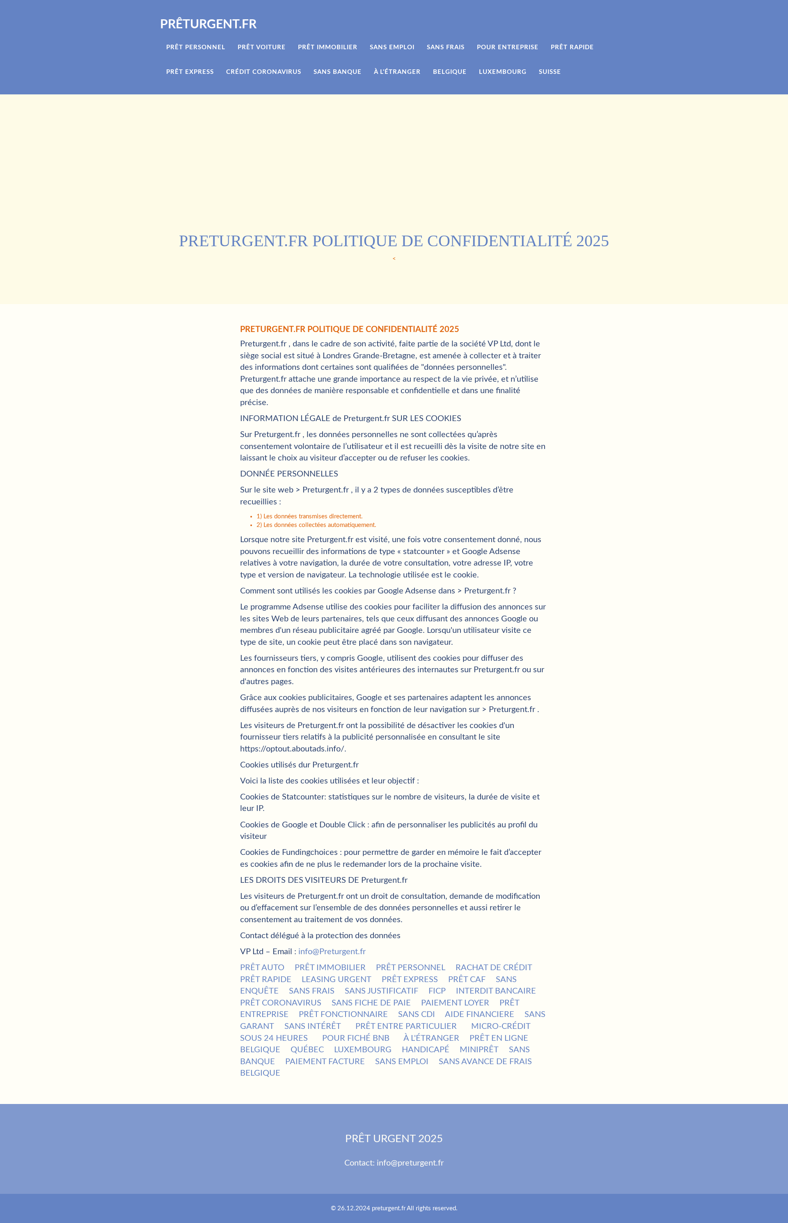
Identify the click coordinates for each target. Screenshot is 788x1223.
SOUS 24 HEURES (274, 1038)
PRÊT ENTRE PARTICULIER (406, 1026)
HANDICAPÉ (425, 1050)
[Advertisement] (406, 165)
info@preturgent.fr (410, 1163)
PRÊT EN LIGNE (499, 1038)
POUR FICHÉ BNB (355, 1038)
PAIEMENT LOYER (455, 1003)
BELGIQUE (260, 1050)
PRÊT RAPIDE (265, 980)
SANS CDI (416, 1014)
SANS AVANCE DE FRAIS (485, 1062)
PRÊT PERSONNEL (410, 968)
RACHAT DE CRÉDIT (494, 968)
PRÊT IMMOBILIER (330, 968)
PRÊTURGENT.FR (208, 24)
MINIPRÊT (479, 1050)
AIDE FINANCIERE (479, 1014)
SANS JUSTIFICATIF (381, 991)
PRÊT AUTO (262, 968)
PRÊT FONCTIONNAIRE (343, 1014)
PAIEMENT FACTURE (325, 1062)
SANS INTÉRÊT (312, 1026)
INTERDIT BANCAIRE (496, 991)
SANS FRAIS (311, 991)
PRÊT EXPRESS (410, 980)
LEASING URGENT (336, 980)
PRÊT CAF (467, 980)
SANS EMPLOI (401, 1062)
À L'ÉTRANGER (431, 1038)
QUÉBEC (307, 1050)
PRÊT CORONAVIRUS (280, 1003)
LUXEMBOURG (363, 1050)
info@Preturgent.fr (332, 952)
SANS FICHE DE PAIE (371, 1003)
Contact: (360, 1163)
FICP (437, 991)
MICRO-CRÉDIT (501, 1026)
